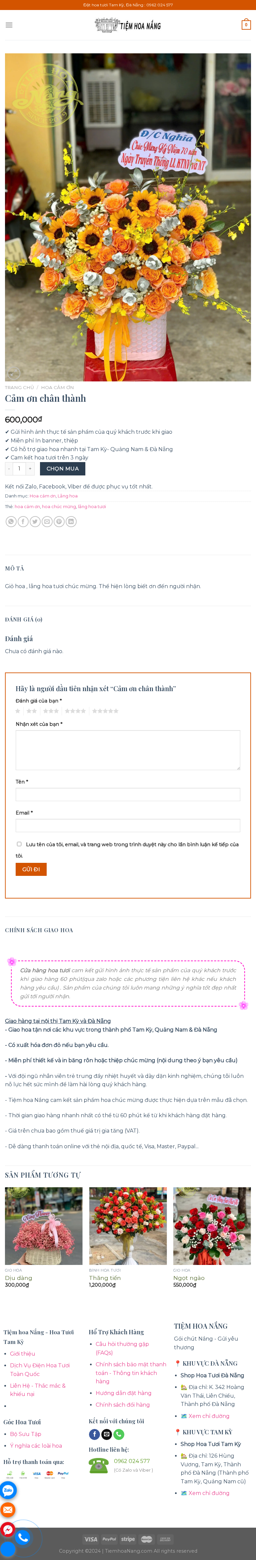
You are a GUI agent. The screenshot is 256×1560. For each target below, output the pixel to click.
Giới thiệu (22, 1354)
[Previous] (5, 1243)
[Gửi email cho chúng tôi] (106, 1434)
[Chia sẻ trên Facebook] (23, 521)
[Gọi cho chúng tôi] (118, 1434)
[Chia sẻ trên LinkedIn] (71, 521)
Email (24, 813)
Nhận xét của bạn (39, 724)
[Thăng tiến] (128, 1226)
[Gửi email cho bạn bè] (47, 521)
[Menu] (9, 25)
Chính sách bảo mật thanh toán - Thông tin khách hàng (131, 1373)
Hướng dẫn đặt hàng (124, 1393)
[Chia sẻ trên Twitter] (35, 521)
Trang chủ (19, 387)
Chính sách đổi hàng (123, 1405)
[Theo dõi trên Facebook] (94, 1434)
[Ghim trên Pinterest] (59, 521)
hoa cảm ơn (27, 506)
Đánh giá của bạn (39, 701)
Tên (22, 782)
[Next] (251, 1243)
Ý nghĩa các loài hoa (36, 1446)
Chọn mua (63, 468)
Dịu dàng (18, 1277)
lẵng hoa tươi (92, 506)
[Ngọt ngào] (212, 1226)
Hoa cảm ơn (57, 387)
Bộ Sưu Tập (25, 1434)
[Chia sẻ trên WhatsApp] (11, 521)
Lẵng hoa (68, 495)
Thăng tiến (105, 1277)
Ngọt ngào (189, 1277)
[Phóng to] (13, 373)
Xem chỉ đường (209, 1416)
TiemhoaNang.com (129, 1551)
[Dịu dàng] (44, 1226)
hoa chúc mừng (59, 506)
